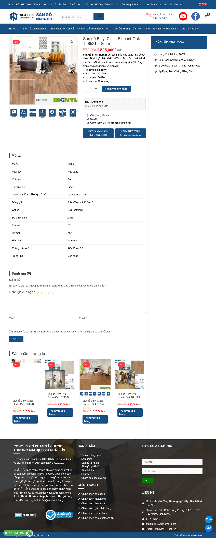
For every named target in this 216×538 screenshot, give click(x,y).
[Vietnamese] (205, 4)
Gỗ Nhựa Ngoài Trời (97, 28)
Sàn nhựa (56, 28)
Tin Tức (63, 4)
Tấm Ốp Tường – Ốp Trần (127, 28)
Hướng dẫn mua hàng (107, 4)
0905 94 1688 (160, 18)
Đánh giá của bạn (22, 292)
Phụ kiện (171, 28)
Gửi (147, 480)
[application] (180, 4)
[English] (201, 4)
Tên (12, 318)
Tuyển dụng (76, 4)
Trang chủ (13, 4)
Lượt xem (91, 77)
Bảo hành (91, 73)
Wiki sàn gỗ (50, 4)
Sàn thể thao (153, 28)
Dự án (37, 4)
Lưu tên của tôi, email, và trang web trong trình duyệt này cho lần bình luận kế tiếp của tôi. (61, 331)
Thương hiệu (93, 69)
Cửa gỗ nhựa (188, 28)
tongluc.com (196, 535)
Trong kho (91, 81)
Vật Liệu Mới (171, 4)
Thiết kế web (180, 535)
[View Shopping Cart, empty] (206, 16)
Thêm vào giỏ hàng (116, 88)
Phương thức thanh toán (135, 4)
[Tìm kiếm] (98, 16)
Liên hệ (89, 4)
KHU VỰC (13, 28)
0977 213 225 (14, 533)
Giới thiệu (26, 4)
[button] (72, 42)
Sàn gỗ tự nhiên (75, 28)
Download (156, 4)
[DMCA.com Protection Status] (25, 514)
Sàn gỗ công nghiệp (34, 28)
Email (83, 318)
